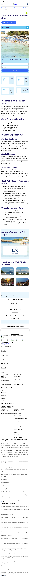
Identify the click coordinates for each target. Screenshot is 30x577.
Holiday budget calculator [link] (20, 418)
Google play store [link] (18, 381)
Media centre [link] (4, 392)
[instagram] (19, 340)
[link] (15, 4)
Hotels (2, 372)
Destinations (4, 8)
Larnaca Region (23, 8)
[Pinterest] (24, 340)
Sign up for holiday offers (16, 335)
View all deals (9, 22)
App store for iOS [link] (18, 384)
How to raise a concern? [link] (6, 400)
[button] (28, 4)
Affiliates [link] (3, 398)
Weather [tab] (5, 27)
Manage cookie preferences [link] (7, 413)
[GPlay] (3, 344)
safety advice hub (9, 495)
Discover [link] (16, 432)
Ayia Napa (5, 9)
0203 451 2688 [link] (15, 318)
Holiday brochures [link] (18, 424)
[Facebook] (4, 340)
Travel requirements (5, 485)
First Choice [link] (17, 421)
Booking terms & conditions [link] (5, 381)
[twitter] (9, 340)
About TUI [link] (17, 376)
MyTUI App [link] (17, 379)
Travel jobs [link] (3, 395)
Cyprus (16, 8)
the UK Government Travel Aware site (13, 454)
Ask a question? (15, 334)
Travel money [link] (17, 413)
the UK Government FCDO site (10, 461)
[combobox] (15, 330)
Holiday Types (4, 355)
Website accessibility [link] (6, 384)
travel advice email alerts (16, 466)
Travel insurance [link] (18, 410)
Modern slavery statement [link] (7, 387)
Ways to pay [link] (4, 390)
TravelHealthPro (7, 492)
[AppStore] (8, 344)
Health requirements (5, 488)
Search (15, 70)
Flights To (3, 351)
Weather (11, 8)
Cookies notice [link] (4, 410)
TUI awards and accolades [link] (7, 403)
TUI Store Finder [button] (15, 304)
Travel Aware (4, 479)
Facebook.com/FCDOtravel (7, 458)
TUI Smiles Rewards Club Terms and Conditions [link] (7, 407)
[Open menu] (2, 4)
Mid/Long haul (4, 363)
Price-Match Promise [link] (19, 416)
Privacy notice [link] (4, 377)
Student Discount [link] (18, 437)
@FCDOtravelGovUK (6, 456)
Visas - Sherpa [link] (17, 434)
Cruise (2, 359)
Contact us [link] (15, 312)
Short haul (3, 368)
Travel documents (5, 482)
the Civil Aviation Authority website (12, 572)
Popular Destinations (6, 346)
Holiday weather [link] (18, 426)
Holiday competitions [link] (19, 429)
